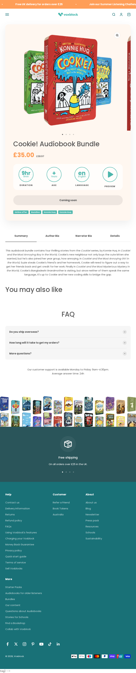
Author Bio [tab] (52, 236)
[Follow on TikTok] (50, 644)
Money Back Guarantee (19, 544)
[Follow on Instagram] (24, 644)
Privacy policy (13, 550)
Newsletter (92, 514)
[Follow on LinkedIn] (58, 644)
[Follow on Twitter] (16, 644)
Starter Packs (13, 587)
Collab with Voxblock (18, 629)
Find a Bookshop (15, 623)
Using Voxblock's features (21, 532)
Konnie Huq (50, 212)
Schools (90, 532)
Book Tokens (60, 508)
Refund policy (13, 520)
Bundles (35, 212)
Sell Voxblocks (13, 568)
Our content (12, 605)
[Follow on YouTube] (41, 644)
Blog (88, 508)
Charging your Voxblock (19, 538)
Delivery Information (17, 508)
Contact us (12, 502)
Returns (10, 514)
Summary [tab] (21, 236)
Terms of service (15, 562)
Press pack (92, 520)
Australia (58, 514)
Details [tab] (115, 236)
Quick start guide (15, 556)
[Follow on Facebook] (7, 644)
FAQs (8, 526)
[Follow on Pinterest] (33, 644)
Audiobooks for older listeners (23, 593)
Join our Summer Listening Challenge (111, 4)
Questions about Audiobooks (23, 611)
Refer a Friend (61, 502)
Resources (92, 526)
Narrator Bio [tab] (83, 236)
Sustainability (94, 538)
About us (91, 502)
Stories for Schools (16, 617)
